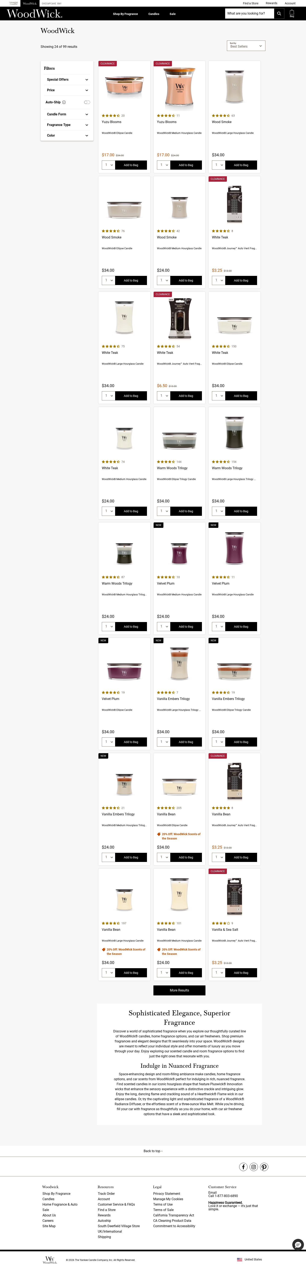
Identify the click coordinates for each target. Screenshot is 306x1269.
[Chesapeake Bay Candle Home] (51, 3)
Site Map (49, 1226)
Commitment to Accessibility (174, 1226)
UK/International (110, 1231)
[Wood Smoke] (234, 117)
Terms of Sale (163, 1210)
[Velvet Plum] (179, 578)
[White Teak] (234, 232)
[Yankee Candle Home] (13, 3)
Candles (153, 14)
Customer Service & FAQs (116, 1204)
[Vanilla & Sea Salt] (234, 925)
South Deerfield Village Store (119, 1226)
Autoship (104, 1221)
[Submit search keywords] (279, 14)
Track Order (106, 1194)
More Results (179, 990)
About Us (49, 1215)
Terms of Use (163, 1204)
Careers (47, 1221)
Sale (173, 14)
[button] (290, 3)
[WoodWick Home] (30, 3)
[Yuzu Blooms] (124, 117)
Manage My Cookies (168, 1199)
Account (104, 1199)
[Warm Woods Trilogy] (179, 463)
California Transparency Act (173, 1215)
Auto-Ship (53, 102)
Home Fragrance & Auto (59, 1204)
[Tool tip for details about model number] (64, 102)
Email (212, 1193)
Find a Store (107, 1210)
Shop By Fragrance (125, 14)
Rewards (104, 1215)
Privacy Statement (166, 1194)
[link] (250, 3)
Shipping (104, 1237)
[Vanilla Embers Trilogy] (179, 694)
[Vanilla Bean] (179, 809)
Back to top (152, 1151)
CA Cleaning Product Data (172, 1221)
